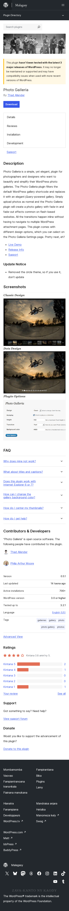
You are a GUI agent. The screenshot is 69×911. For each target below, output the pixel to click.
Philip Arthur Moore (22, 563)
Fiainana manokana (15, 792)
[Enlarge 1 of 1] (61, 297)
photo (61, 620)
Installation (13, 134)
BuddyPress (12, 850)
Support (11, 152)
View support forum (15, 718)
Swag (41, 821)
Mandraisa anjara (46, 803)
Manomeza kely (47, 815)
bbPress (10, 844)
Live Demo (15, 244)
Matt (8, 838)
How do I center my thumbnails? (23, 508)
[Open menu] (63, 5)
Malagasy (17, 865)
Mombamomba (12, 769)
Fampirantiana (44, 769)
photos (60, 627)
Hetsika (41, 809)
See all (62, 693)
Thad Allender (16, 95)
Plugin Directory (12, 15)
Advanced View (13, 636)
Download (11, 104)
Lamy (39, 787)
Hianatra (8, 803)
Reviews (12, 126)
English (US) (59, 612)
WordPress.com (14, 832)
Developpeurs (11, 815)
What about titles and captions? (23, 471)
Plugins (40, 781)
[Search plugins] (39, 27)
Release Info (16, 249)
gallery (52, 620)
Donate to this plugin (16, 749)
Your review (10, 693)
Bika (39, 775)
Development (15, 143)
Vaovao (8, 775)
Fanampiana (10, 809)
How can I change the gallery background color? (19, 496)
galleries (42, 620)
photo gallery (48, 627)
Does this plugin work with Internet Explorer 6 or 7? (19, 483)
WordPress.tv (13, 821)
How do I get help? (15, 518)
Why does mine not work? (19, 461)
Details (11, 117)
